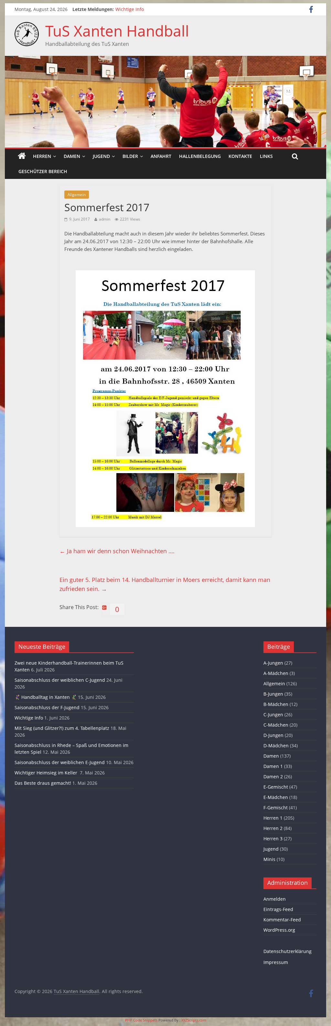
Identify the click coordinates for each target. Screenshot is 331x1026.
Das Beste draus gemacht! (43, 783)
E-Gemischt (275, 787)
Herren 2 (273, 828)
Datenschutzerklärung (287, 951)
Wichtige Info (129, 9)
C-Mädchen (275, 725)
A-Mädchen (275, 673)
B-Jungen (273, 694)
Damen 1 (273, 766)
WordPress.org (279, 930)
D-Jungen (273, 735)
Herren (42, 156)
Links (266, 156)
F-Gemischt (275, 807)
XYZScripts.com (193, 1020)
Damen (72, 156)
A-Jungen (273, 663)
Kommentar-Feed (282, 920)
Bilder (130, 156)
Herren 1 (273, 818)
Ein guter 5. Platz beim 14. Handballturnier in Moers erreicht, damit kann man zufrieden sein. (164, 584)
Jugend (101, 156)
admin (104, 219)
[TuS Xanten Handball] (27, 25)
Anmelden (274, 899)
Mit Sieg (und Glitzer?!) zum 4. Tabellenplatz (62, 728)
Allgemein (77, 194)
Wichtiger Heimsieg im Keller (47, 773)
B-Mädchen (275, 704)
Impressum (275, 962)
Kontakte (240, 156)
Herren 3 (273, 838)
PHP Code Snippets (141, 1020)
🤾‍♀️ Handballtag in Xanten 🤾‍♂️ (46, 697)
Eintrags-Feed (278, 909)
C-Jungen (273, 714)
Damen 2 (273, 776)
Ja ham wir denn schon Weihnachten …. (117, 551)
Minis (269, 859)
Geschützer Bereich (42, 171)
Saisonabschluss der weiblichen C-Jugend (60, 680)
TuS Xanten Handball (117, 31)
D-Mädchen (276, 745)
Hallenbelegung (200, 156)
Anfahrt (161, 156)
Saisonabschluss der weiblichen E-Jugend (60, 762)
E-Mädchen (275, 797)
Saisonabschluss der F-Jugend (47, 707)
